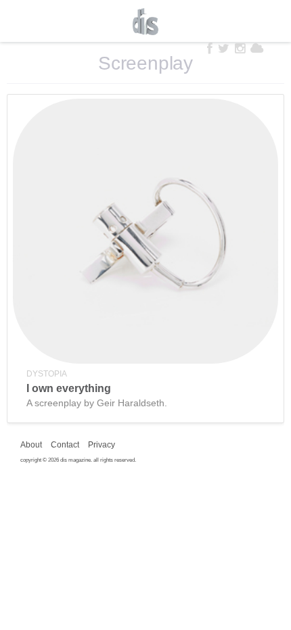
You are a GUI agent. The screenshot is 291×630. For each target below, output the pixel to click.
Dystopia (46, 374)
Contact (65, 445)
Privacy (101, 445)
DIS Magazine (145, 21)
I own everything (68, 388)
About (31, 445)
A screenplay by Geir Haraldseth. (96, 402)
